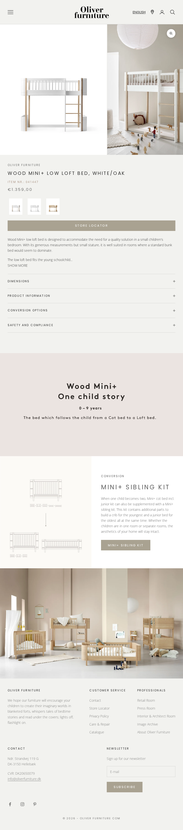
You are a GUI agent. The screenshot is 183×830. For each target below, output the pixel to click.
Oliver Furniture (24, 165)
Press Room (146, 708)
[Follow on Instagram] (22, 804)
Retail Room (146, 700)
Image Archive (147, 724)
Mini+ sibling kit (125, 545)
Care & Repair (99, 724)
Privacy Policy (99, 716)
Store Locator (99, 708)
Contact (95, 700)
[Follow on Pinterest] (34, 804)
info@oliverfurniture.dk (24, 779)
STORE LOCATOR (91, 225)
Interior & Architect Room (156, 716)
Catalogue (96, 732)
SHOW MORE (18, 265)
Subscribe (125, 787)
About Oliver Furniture (153, 732)
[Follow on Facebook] (10, 804)
